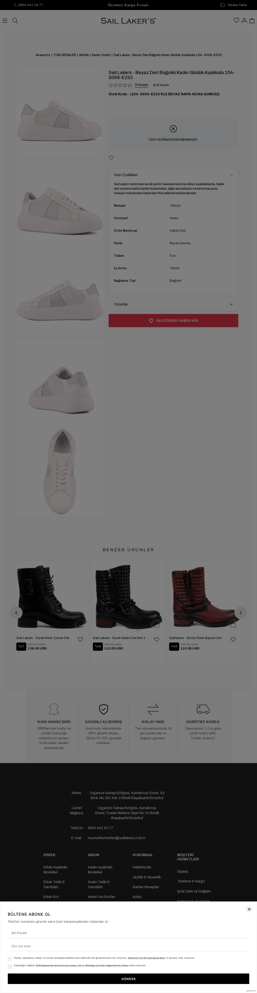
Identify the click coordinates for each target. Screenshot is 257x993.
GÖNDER (128, 979)
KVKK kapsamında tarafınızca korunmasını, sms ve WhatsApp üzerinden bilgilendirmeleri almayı (82, 965)
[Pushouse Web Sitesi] (251, 991)
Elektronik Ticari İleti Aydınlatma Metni (146, 958)
